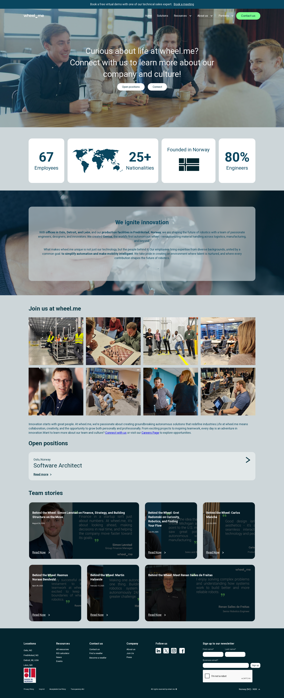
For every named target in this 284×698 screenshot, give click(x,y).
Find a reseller (96, 653)
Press (129, 657)
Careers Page (150, 432)
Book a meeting (184, 4)
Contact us (248, 15)
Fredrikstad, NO (31, 655)
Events (59, 661)
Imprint (42, 689)
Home (148, 15)
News (59, 657)
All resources (62, 649)
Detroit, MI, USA (31, 660)
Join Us (130, 653)
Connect (157, 86)
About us (202, 15)
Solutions (162, 15)
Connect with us (116, 432)
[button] (182, 16)
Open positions (131, 86)
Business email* (210, 660)
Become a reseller (97, 658)
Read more (41, 474)
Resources (180, 15)
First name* (208, 649)
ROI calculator (62, 653)
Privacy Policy (29, 689)
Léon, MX (28, 665)
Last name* (230, 649)
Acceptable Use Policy (57, 689)
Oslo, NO (28, 650)
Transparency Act (77, 689)
